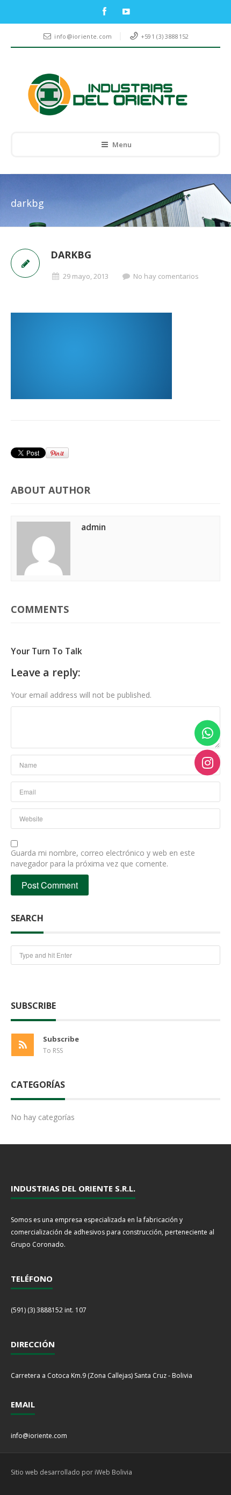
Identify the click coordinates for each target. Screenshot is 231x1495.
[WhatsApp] (207, 733)
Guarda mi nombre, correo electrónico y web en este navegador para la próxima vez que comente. (103, 858)
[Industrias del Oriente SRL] (108, 94)
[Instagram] (207, 762)
